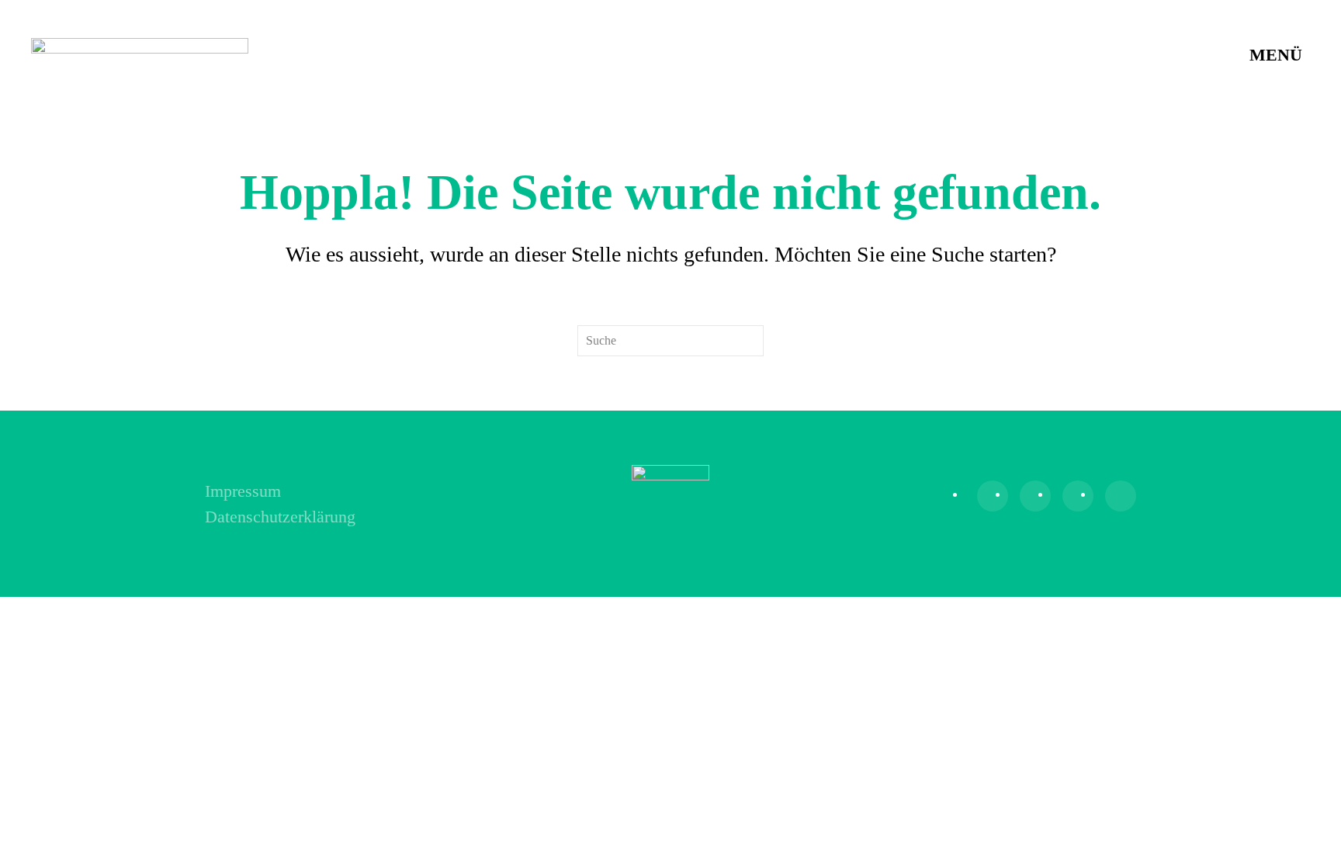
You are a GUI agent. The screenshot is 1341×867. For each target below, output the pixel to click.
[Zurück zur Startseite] (139, 54)
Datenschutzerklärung (280, 516)
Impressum (243, 491)
